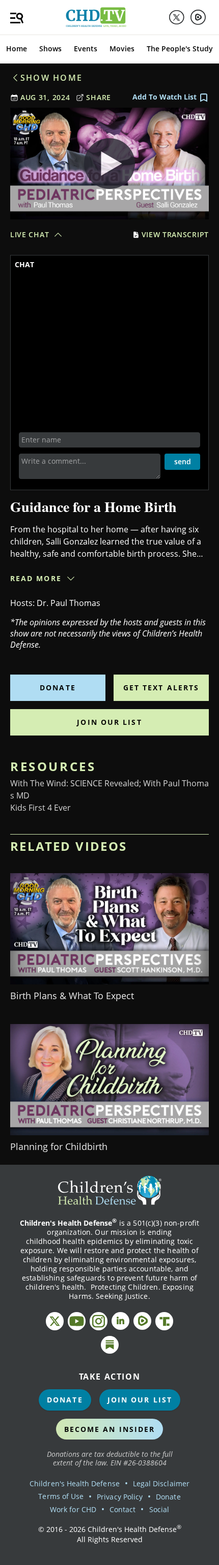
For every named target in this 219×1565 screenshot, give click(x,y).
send (182, 461)
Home (16, 48)
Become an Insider (109, 1429)
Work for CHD (73, 1509)
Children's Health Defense (75, 1483)
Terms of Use (61, 1496)
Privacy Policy (120, 1497)
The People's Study (180, 48)
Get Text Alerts (161, 687)
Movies (122, 48)
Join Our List (109, 722)
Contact (122, 1509)
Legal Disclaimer (161, 1483)
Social (159, 1509)
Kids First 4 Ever (40, 807)
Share (98, 97)
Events (85, 48)
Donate (58, 687)
